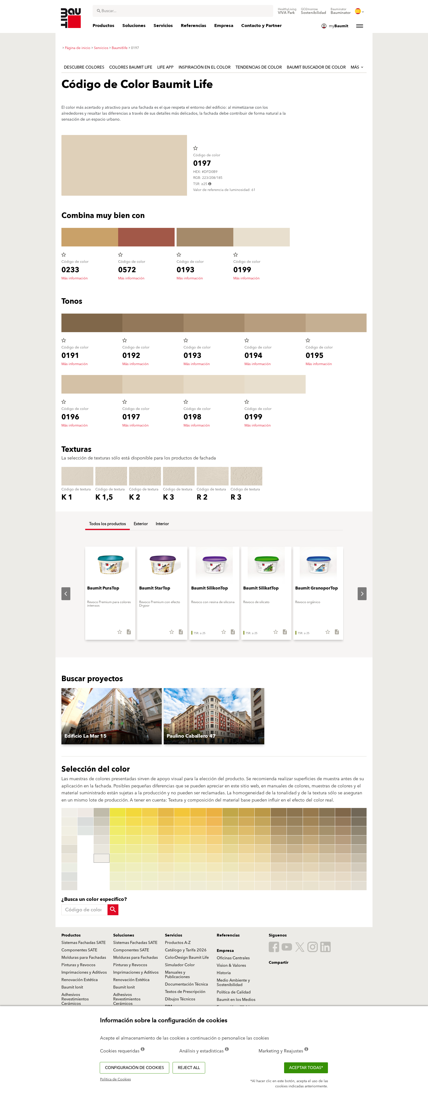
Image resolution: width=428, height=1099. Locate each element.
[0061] (182, 812)
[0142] (262, 821)
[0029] (118, 885)
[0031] (134, 812)
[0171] (311, 812)
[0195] (343, 849)
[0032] (134, 821)
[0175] (311, 849)
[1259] (359, 885)
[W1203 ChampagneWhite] (69, 839)
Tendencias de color (259, 67)
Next (358, 594)
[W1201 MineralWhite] (69, 821)
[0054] (166, 839)
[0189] (327, 885)
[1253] (359, 830)
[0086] (214, 858)
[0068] (182, 876)
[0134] (246, 839)
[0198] (343, 876)
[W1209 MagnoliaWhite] (85, 812)
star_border (195, 148)
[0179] (311, 885)
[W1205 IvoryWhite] (69, 858)
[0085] (214, 849)
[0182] (327, 821)
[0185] (327, 849)
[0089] (214, 885)
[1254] (359, 839)
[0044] (150, 839)
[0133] (246, 830)
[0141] (262, 812)
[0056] (166, 858)
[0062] (182, 821)
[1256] (359, 858)
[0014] (101, 812)
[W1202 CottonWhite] (69, 830)
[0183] (327, 830)
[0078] (198, 876)
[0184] (327, 839)
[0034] (134, 839)
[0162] (295, 821)
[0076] (198, 858)
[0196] (343, 858)
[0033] (134, 830)
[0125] (230, 849)
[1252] (359, 821)
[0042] (150, 821)
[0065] (182, 849)
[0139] (246, 885)
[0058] (166, 876)
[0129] (230, 885)
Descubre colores (84, 67)
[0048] (150, 876)
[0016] (101, 830)
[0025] (118, 849)
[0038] (134, 876)
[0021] (118, 812)
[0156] (279, 858)
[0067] (182, 867)
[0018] (101, 849)
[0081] (214, 812)
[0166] (295, 858)
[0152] (279, 821)
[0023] (118, 830)
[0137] (246, 867)
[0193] (343, 830)
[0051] (166, 812)
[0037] (134, 867)
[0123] (230, 830)
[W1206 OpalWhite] (69, 867)
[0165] (295, 849)
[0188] (327, 876)
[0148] (262, 876)
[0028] (118, 876)
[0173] (311, 830)
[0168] (295, 876)
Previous (61, 594)
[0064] (182, 839)
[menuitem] (287, 11)
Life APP (165, 67)
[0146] (262, 858)
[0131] (246, 812)
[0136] (246, 858)
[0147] (262, 867)
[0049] (150, 885)
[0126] (230, 858)
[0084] (214, 839)
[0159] (279, 885)
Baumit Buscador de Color (316, 67)
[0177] (311, 867)
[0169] (295, 885)
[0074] (198, 839)
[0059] (166, 885)
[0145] (262, 849)
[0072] (198, 821)
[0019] (101, 858)
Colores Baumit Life (130, 67)
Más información (74, 278)
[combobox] (183, 11)
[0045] (150, 849)
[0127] (230, 867)
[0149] (262, 885)
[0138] (246, 876)
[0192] (343, 821)
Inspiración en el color (205, 67)
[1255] (359, 849)
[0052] (166, 821)
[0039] (134, 885)
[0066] (182, 858)
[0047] (150, 867)
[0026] (118, 858)
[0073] (198, 830)
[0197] (343, 867)
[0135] (246, 849)
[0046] (150, 858)
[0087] (214, 867)
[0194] (343, 839)
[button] (111, 716)
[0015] (101, 821)
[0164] (295, 839)
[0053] (166, 830)
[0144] (262, 839)
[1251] (359, 812)
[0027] (118, 867)
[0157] (279, 867)
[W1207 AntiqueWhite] (69, 876)
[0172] (311, 821)
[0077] (198, 867)
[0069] (182, 885)
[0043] (150, 830)
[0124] (230, 839)
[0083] (214, 830)
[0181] (327, 812)
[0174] (311, 839)
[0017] (101, 839)
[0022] (118, 821)
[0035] (134, 849)
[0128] (230, 876)
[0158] (279, 876)
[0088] (214, 876)
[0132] (246, 821)
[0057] (166, 867)
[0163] (295, 830)
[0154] (279, 839)
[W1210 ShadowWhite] (85, 821)
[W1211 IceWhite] (85, 830)
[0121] (230, 812)
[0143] (262, 830)
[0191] (343, 812)
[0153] (279, 830)
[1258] (359, 876)
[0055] (166, 849)
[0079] (198, 885)
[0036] (134, 858)
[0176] (311, 858)
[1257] (359, 867)
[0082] (214, 821)
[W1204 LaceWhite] (69, 849)
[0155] (279, 849)
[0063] (182, 830)
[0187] (327, 867)
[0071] (198, 812)
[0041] (150, 812)
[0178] (311, 876)
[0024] (118, 839)
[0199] (343, 885)
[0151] (279, 812)
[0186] (327, 858)
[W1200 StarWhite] (69, 812)
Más (355, 67)
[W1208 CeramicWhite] (69, 885)
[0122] (230, 821)
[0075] (198, 849)
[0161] (295, 812)
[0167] (295, 867)
